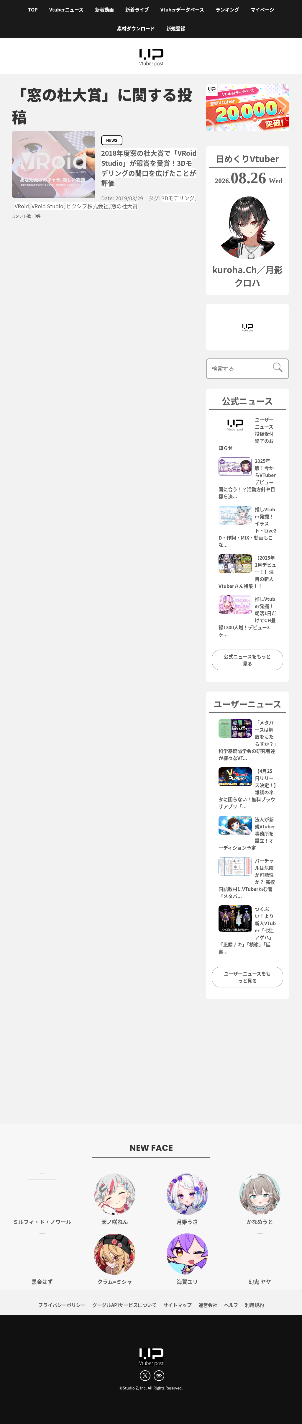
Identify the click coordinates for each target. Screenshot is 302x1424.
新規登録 (175, 28)
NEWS (111, 140)
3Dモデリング (178, 198)
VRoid (22, 206)
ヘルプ (231, 1304)
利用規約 (254, 1304)
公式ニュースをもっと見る (247, 660)
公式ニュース (247, 400)
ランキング (227, 9)
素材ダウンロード (136, 28)
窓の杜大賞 (124, 206)
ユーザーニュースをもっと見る (247, 977)
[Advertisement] (151, 1064)
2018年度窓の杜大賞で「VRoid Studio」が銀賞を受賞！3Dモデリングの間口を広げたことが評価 (149, 168)
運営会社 (207, 1304)
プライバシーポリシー (62, 1304)
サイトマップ (177, 1304)
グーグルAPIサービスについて (124, 1304)
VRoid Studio (47, 206)
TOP (33, 9)
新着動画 (104, 9)
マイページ (262, 9)
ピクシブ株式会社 (87, 206)
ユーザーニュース (247, 703)
